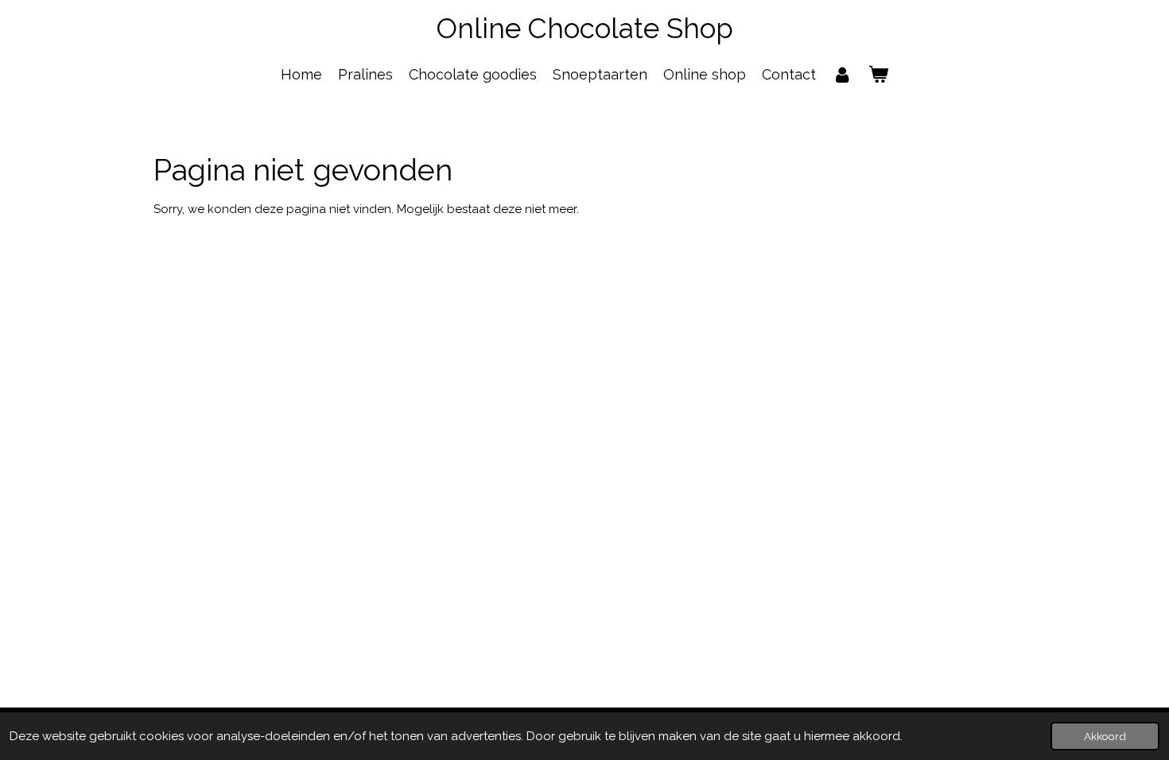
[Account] (842, 74)
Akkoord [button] (1105, 736)
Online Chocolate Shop (585, 28)
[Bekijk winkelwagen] (878, 74)
